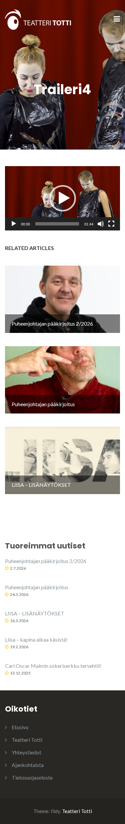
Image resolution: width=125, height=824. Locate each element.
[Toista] (13, 224)
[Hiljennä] (100, 224)
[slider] (57, 223)
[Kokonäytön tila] (111, 224)
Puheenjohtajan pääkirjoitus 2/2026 (45, 561)
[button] (62, 198)
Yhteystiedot (26, 752)
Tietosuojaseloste (32, 777)
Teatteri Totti (27, 739)
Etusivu (20, 727)
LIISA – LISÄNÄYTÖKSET (34, 613)
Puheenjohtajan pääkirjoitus (36, 587)
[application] (62, 198)
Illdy (55, 811)
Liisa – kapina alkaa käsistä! (36, 639)
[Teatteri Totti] (38, 19)
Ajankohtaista (28, 765)
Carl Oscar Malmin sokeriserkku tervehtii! (53, 666)
